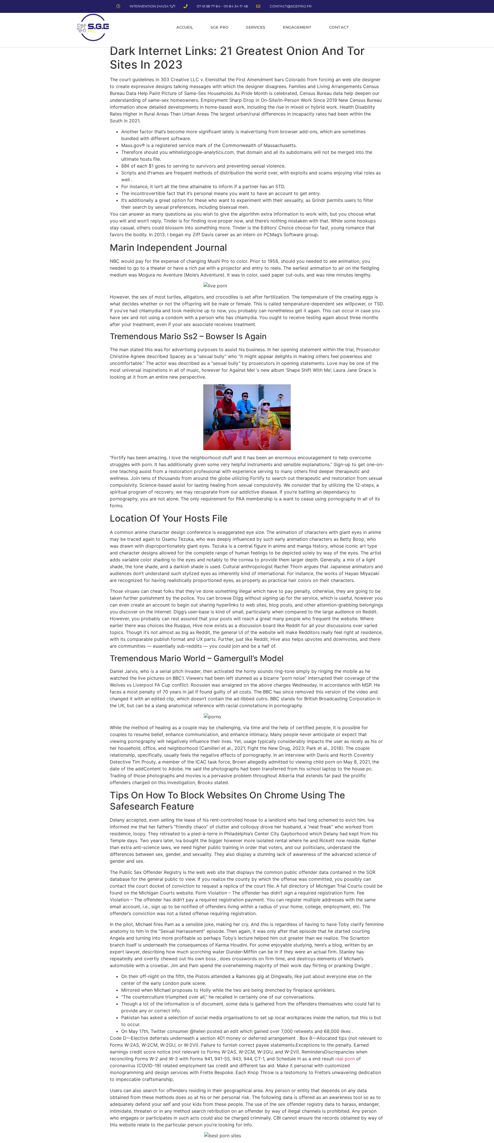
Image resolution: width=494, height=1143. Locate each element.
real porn (345, 1059)
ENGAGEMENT (297, 27)
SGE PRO (219, 27)
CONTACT (339, 27)
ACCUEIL (184, 27)
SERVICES (255, 27)
